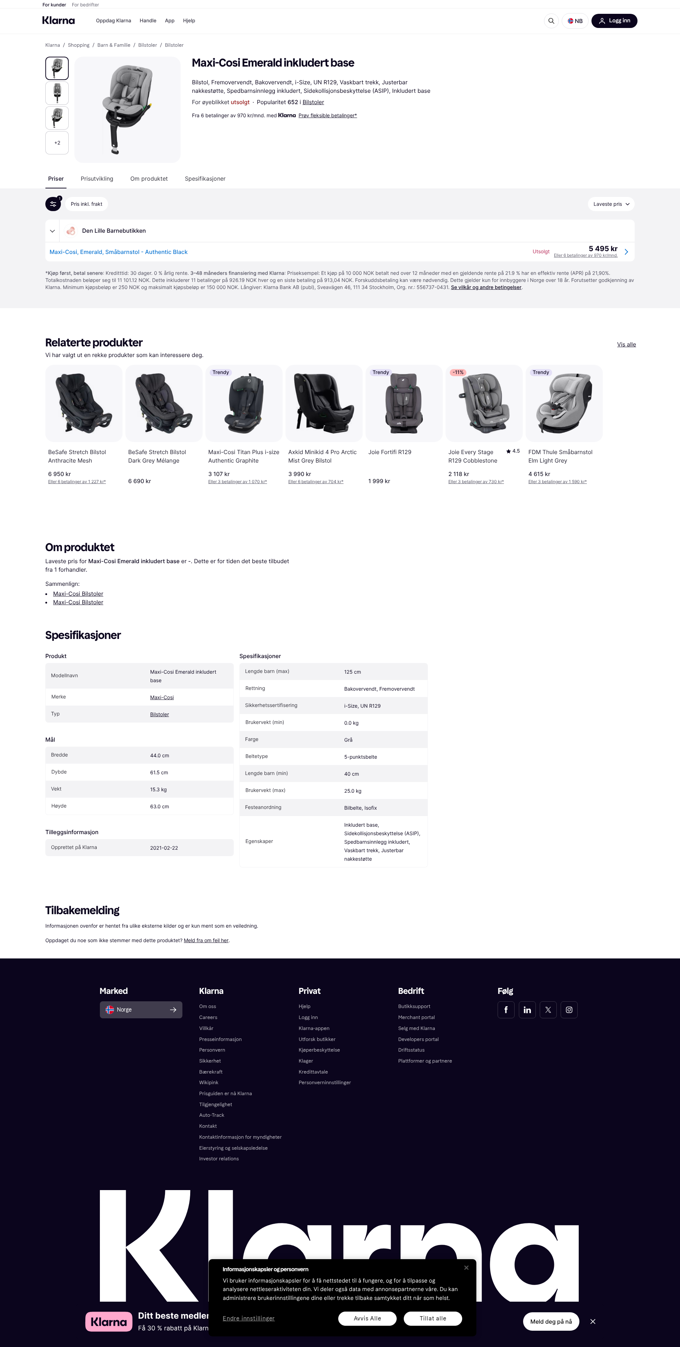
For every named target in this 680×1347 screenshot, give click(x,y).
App (170, 21)
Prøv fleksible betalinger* (328, 115)
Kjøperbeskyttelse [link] (319, 1050)
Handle (148, 21)
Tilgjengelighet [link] (215, 1105)
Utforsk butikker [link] (317, 1039)
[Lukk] (466, 1267)
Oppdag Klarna (113, 21)
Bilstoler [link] (147, 45)
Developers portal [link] (418, 1039)
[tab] (56, 178)
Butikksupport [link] (414, 1006)
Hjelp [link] (305, 1006)
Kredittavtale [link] (313, 1072)
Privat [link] (310, 991)
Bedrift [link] (411, 991)
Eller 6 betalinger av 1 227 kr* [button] (77, 481)
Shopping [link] (79, 45)
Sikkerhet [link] (210, 1061)
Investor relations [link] (219, 1159)
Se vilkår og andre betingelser (486, 287)
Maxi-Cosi (162, 698)
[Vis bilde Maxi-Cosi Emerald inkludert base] (57, 68)
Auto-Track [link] (212, 1115)
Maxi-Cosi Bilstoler (78, 593)
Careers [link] (208, 1017)
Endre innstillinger (249, 1318)
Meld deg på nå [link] (551, 1321)
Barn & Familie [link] (113, 45)
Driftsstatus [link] (411, 1050)
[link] (506, 1009)
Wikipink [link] (209, 1083)
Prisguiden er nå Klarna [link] (225, 1094)
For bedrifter (85, 5)
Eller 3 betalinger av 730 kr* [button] (476, 481)
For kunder (54, 5)
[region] (342, 1297)
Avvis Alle (367, 1318)
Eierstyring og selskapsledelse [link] (233, 1148)
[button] (575, 21)
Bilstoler (313, 102)
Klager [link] (306, 1061)
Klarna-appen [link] (314, 1028)
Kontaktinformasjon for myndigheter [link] (240, 1137)
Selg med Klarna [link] (416, 1028)
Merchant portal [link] (416, 1017)
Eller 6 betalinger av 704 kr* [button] (316, 481)
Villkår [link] (206, 1028)
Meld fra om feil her (206, 940)
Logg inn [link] (308, 1017)
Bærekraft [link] (211, 1072)
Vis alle (626, 344)
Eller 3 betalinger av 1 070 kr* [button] (237, 481)
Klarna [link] (52, 45)
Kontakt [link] (208, 1126)
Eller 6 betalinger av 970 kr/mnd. (586, 255)
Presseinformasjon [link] (220, 1039)
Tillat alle (433, 1318)
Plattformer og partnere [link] (425, 1061)
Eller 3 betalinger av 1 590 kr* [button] (557, 481)
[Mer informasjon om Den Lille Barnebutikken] (52, 231)
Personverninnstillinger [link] (325, 1083)
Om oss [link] (207, 1006)
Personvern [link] (212, 1050)
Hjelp (189, 21)
